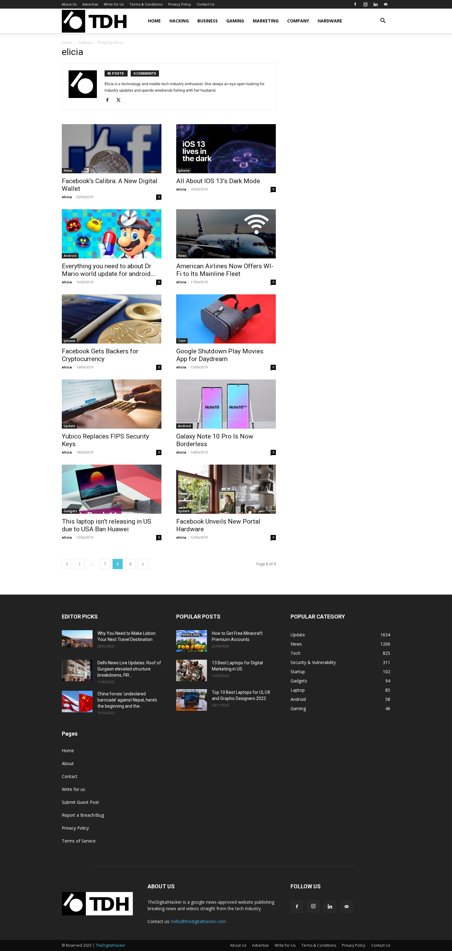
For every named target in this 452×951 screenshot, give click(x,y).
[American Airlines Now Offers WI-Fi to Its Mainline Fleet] (226, 233)
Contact (69, 776)
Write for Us (114, 4)
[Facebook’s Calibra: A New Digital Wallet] (111, 148)
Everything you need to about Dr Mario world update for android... (108, 269)
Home (154, 21)
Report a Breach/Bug (83, 815)
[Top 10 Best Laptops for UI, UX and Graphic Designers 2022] (191, 700)
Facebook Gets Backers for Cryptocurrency (100, 355)
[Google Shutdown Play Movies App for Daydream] (226, 319)
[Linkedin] (375, 4)
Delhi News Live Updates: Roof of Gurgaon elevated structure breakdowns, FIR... (129, 669)
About (68, 763)
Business (207, 21)
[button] (382, 21)
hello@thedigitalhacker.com (198, 921)
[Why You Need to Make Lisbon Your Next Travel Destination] (77, 638)
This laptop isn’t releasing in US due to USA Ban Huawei (106, 525)
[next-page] (143, 564)
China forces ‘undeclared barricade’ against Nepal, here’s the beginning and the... (127, 700)
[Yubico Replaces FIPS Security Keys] (111, 404)
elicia (67, 197)
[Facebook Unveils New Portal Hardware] (226, 489)
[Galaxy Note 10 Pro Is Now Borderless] (226, 404)
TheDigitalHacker (110, 945)
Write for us (73, 789)
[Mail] (385, 4)
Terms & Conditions (145, 4)
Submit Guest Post (80, 802)
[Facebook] (355, 4)
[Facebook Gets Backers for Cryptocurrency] (111, 319)
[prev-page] (67, 564)
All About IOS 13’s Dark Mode (218, 181)
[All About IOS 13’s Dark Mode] (226, 148)
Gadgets (70, 511)
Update (69, 426)
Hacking (179, 21)
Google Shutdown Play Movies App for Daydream (220, 355)
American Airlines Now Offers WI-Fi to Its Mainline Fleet (224, 269)
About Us (69, 4)
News (68, 170)
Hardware (330, 21)
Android (70, 255)
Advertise (90, 4)
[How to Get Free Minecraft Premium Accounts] (191, 641)
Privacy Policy (179, 4)
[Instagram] (365, 4)
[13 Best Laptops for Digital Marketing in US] (191, 670)
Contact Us (205, 4)
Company (298, 21)
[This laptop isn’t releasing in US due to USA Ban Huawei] (111, 489)
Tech (182, 341)
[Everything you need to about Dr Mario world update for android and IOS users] (111, 233)
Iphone (183, 170)
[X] (121, 100)
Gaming (235, 21)
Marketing (266, 21)
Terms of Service (79, 841)
